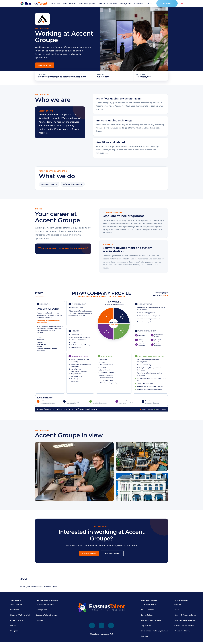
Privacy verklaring (182, 631)
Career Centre (16, 620)
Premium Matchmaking (151, 620)
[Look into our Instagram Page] (111, 625)
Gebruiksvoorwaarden (184, 626)
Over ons (138, 3)
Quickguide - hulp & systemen (154, 631)
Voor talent (15, 600)
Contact (149, 3)
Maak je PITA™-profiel (20, 615)
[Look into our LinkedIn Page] (92, 625)
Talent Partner (147, 610)
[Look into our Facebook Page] (101, 625)
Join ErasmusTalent (112, 553)
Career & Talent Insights (47, 615)
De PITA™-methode (107, 3)
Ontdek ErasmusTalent (47, 600)
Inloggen (167, 3)
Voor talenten (69, 3)
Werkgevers (125, 3)
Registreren (146, 626)
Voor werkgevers (87, 3)
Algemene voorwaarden (185, 620)
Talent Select (147, 615)
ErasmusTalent (181, 600)
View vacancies (44, 65)
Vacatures (55, 3)
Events (13, 626)
